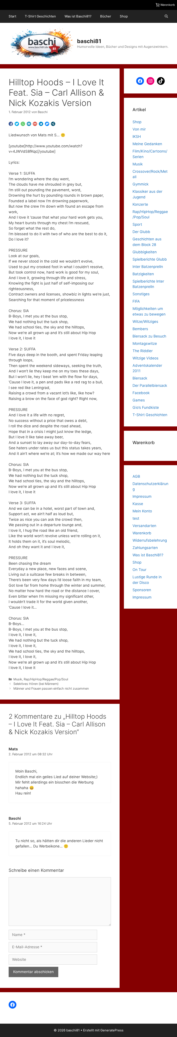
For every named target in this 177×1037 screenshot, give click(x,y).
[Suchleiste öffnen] (166, 16)
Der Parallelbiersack (150, 385)
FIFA (136, 301)
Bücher (105, 16)
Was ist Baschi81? (78, 16)
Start (12, 16)
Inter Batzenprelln (148, 266)
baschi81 (89, 41)
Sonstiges (141, 294)
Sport (137, 224)
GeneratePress (111, 1030)
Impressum (142, 496)
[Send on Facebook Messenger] (47, 124)
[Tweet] (17, 124)
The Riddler (143, 351)
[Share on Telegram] (41, 124)
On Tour (139, 569)
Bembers (140, 329)
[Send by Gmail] (35, 124)
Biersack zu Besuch (149, 336)
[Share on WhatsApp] (23, 124)
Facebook (141, 393)
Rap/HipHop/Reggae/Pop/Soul (46, 679)
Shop (124, 16)
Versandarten (144, 526)
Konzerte (140, 204)
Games (139, 400)
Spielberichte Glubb (150, 259)
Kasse (138, 504)
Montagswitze (145, 343)
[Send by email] (29, 124)
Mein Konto (142, 511)
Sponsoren (142, 590)
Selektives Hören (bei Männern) (35, 684)
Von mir (139, 129)
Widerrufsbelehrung (150, 540)
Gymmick (141, 184)
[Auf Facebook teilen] (11, 124)
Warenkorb (142, 533)
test (136, 518)
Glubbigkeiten (145, 252)
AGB (136, 476)
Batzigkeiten (143, 274)
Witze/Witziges (145, 321)
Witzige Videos (145, 358)
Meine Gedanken (147, 144)
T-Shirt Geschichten (40, 16)
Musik (17, 679)
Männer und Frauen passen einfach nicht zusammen (51, 688)
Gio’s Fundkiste (146, 407)
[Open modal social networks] (53, 124)
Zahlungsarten (145, 548)
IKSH (137, 136)
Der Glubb (141, 232)
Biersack (140, 378)
